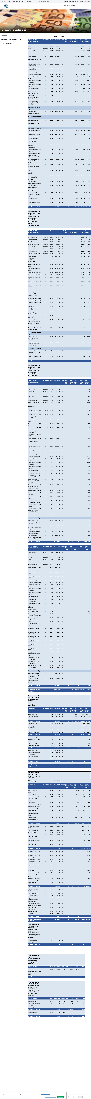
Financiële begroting (31, 1)
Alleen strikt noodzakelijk (50, 1097)
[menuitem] (68, 1)
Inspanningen (82, 5)
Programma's (49, 5)
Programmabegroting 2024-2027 (16, 1)
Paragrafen (58, 5)
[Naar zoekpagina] (88, 6)
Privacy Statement (45, 1094)
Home (42, 5)
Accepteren (60, 1097)
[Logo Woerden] (5, 5)
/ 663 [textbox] (80, 1097)
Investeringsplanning (6, 43)
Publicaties (3, 1)
